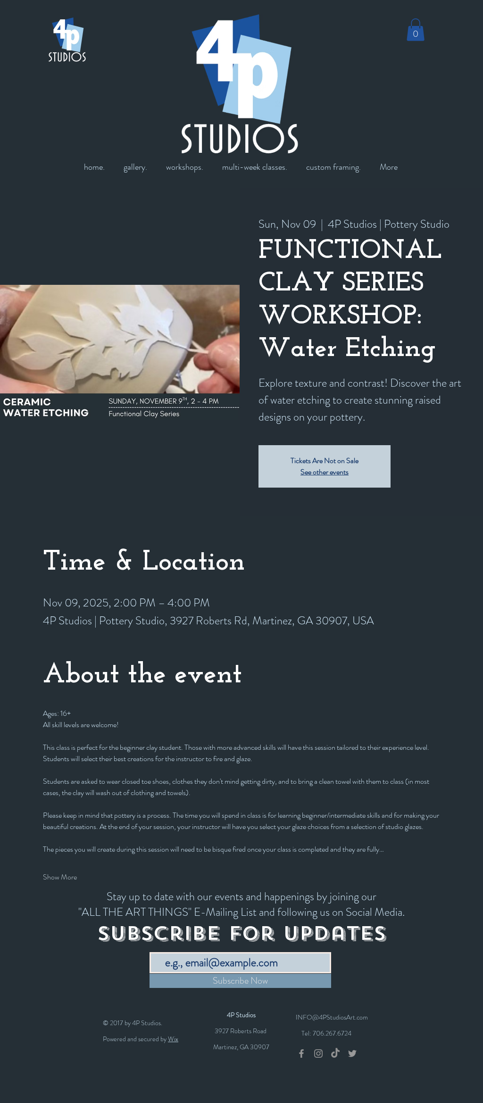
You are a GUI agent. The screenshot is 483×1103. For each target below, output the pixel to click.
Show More (60, 877)
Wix (173, 1039)
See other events (324, 471)
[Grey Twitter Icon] (352, 1053)
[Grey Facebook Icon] (301, 1053)
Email (157, 945)
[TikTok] (335, 1053)
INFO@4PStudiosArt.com (332, 1017)
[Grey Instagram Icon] (318, 1053)
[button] (415, 29)
